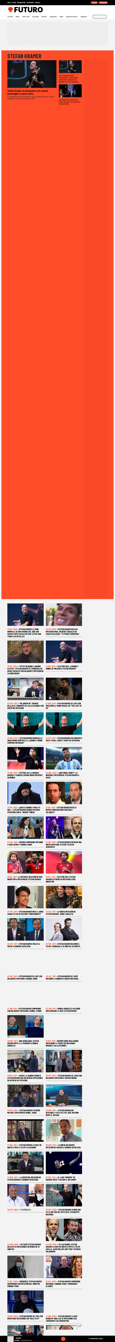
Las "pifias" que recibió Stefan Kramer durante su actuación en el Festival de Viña (69, 102)
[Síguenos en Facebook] (95, 9)
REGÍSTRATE (103, 3)
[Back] (54, 1339)
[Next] (72, 1339)
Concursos (83, 17)
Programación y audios (96, 1338)
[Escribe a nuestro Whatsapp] (107, 9)
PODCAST (37, 2)
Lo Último (10, 17)
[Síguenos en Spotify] (104, 9)
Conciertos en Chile (72, 17)
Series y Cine (25, 17)
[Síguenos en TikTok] (92, 9)
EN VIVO (14, 2)
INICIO (9, 2)
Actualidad (35, 17)
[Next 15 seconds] (67, 1339)
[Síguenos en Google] (87, 9)
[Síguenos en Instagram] (89, 9)
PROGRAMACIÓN (21, 2)
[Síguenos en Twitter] (98, 9)
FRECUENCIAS (30, 2)
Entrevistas (53, 17)
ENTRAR (94, 3)
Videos (61, 17)
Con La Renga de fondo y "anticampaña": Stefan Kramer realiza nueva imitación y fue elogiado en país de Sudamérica (69, 78)
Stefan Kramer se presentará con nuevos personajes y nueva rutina (27, 92)
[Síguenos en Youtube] (101, 9)
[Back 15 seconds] (59, 1339)
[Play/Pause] (63, 1339)
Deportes (44, 17)
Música (17, 17)
